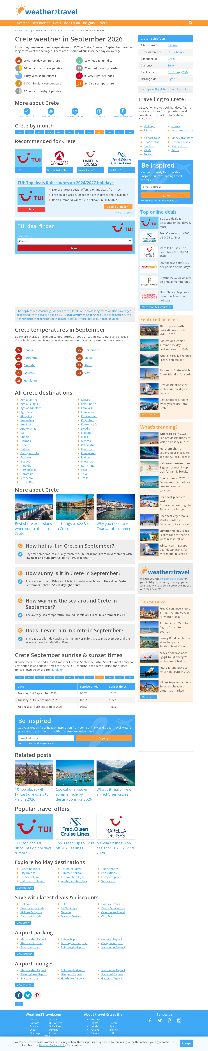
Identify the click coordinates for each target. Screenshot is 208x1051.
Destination (24, 236)
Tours (175, 150)
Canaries (115, 1019)
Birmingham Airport (74, 943)
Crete (72, 30)
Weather (22, 23)
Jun (69, 132)
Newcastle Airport (113, 947)
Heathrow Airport (72, 978)
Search (103, 23)
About (33, 1019)
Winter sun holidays (74, 881)
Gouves (29, 373)
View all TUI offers (123, 212)
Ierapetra (26, 478)
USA (112, 1033)
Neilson (66, 912)
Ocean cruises (180, 142)
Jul (79, 132)
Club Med (107, 916)
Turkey (114, 1029)
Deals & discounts (123, 116)
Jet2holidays (69, 908)
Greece (61, 30)
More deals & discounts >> (157, 307)
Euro (171, 65)
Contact (34, 1023)
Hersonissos (92, 350)
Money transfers (182, 138)
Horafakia (26, 474)
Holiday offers (29, 904)
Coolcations (109, 873)
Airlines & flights (31, 912)
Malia (88, 357)
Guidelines (55, 1026)
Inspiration (72, 23)
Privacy (34, 1026)
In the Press (49, 1034)
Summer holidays (72, 873)
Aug (89, 132)
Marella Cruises (71, 916)
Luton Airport (70, 939)
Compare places (111, 877)
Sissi (87, 373)
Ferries (148, 154)
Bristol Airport (30, 947)
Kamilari (86, 408)
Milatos (86, 441)
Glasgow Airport (112, 943)
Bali (22, 432)
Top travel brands (32, 908)
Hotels (175, 126)
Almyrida (26, 416)
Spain (113, 1026)
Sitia (84, 474)
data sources (110, 319)
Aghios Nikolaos (30, 408)
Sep (99, 132)
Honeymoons (109, 869)
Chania (28, 350)
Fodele (24, 445)
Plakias (85, 457)
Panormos (87, 449)
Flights (148, 130)
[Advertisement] (137, 10)
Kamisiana (87, 412)
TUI (63, 904)
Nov (119, 132)
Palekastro (88, 445)
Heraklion (30, 380)
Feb (29, 132)
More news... (149, 697)
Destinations (41, 23)
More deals (22, 923)
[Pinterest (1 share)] (37, 995)
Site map (35, 1033)
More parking (24, 954)
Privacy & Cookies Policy (52, 1045)
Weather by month (51, 116)
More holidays (24, 887)
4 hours (173, 45)
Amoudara (27, 420)
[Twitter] (28, 995)
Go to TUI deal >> (118, 206)
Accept (186, 1043)
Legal (33, 1029)
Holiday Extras (110, 904)
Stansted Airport (31, 943)
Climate (94, 1033)
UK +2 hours (176, 52)
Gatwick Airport (111, 939)
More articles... (150, 414)
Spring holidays (71, 869)
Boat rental (151, 142)
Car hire (149, 146)
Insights (89, 23)
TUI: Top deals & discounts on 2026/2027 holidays (66, 182)
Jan (19, 132)
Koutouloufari (90, 424)
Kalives (85, 400)
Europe (30, 30)
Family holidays (30, 877)
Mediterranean (44, 30)
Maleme (86, 432)
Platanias (87, 461)
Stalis (88, 365)
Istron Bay (27, 482)
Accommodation (182, 130)
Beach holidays (30, 869)
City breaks (27, 873)
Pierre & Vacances (113, 908)
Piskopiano (88, 453)
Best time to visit (27, 116)
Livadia (85, 428)
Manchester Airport (33, 939)
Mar (39, 132)
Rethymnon (31, 357)
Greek (171, 59)
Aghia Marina (29, 400)
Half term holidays (32, 881)
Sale (31, 209)
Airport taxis (152, 138)
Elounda (29, 365)
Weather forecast (75, 116)
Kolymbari (87, 420)
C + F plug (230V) (178, 72)
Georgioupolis (29, 453)
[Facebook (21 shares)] (19, 995)
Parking (94, 1029)
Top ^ (19, 1003)
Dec (129, 132)
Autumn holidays (72, 877)
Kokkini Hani (89, 416)
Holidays (149, 126)
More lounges (24, 985)
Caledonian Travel (113, 912)
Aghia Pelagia (29, 404)
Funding (53, 1029)
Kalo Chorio (88, 404)
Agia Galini (27, 412)
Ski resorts (108, 881)
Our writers (55, 1023)
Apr (49, 132)
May (59, 132)
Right (171, 79)
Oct (109, 132)
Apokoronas (28, 428)
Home (18, 30)
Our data (54, 1019)
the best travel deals (171, 578)
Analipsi (25, 424)
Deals (57, 23)
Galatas (25, 449)
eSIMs (147, 150)
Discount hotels (30, 916)
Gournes (26, 457)
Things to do (179, 146)
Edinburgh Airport (73, 947)
